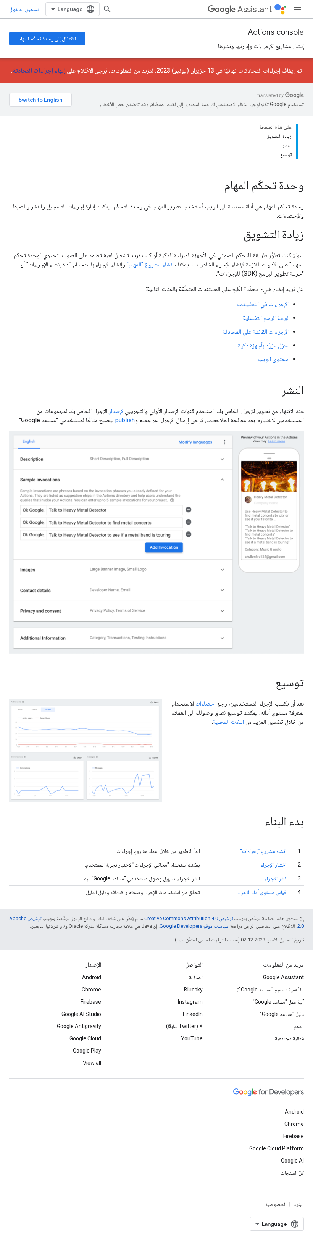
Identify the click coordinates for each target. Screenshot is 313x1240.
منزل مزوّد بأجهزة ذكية (263, 345)
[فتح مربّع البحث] (107, 9)
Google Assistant (283, 977)
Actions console (276, 32)
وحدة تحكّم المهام (264, 185)
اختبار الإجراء (273, 865)
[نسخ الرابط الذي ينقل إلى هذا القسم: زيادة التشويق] (236, 235)
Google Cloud (85, 1038)
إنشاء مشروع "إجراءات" (263, 851)
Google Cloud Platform (276, 1148)
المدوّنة (196, 977)
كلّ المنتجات (292, 1173)
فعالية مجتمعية (289, 1038)
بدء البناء (284, 821)
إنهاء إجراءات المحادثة (39, 70)
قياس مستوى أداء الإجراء (261, 892)
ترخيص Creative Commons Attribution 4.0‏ (188, 918)
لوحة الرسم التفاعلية (266, 317)
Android (91, 977)
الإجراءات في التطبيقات (263, 304)
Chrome (91, 990)
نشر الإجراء (275, 878)
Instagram (190, 1002)
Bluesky (193, 990)
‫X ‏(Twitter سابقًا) (184, 1026)
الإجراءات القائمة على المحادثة (255, 331)
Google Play (87, 1051)
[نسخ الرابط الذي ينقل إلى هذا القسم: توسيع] (267, 683)
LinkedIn (193, 1014)
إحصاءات (205, 703)
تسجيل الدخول (24, 9)
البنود (299, 1204)
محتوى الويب (273, 359)
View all (92, 1063)
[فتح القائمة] (297, 9)
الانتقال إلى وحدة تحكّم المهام (47, 38)
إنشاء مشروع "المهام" (150, 264)
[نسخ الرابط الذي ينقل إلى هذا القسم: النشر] (273, 391)
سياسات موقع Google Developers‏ (194, 926)
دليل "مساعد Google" (282, 1014)
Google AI (292, 1161)
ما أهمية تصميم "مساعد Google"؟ (270, 990)
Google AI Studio (81, 1014)
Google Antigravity (79, 1026)
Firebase (91, 1002)
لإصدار (116, 411)
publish (125, 420)
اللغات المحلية (228, 721)
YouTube (192, 1038)
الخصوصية (275, 1204)
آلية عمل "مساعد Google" (278, 1002)
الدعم (299, 1026)
